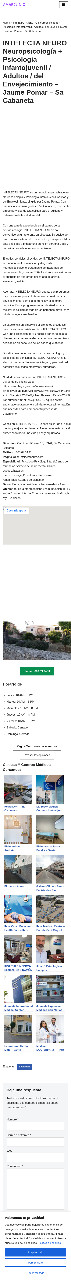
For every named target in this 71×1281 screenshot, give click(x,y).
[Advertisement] (35, 153)
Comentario (15, 1166)
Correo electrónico (19, 1135)
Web (9, 1150)
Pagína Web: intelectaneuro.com (37, 746)
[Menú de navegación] (63, 4)
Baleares (24, 1067)
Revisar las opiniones (37, 755)
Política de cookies (49, 1242)
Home (6, 22)
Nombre (13, 1119)
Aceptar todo (35, 1252)
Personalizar (35, 1262)
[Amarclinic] (14, 4)
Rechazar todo (35, 1272)
